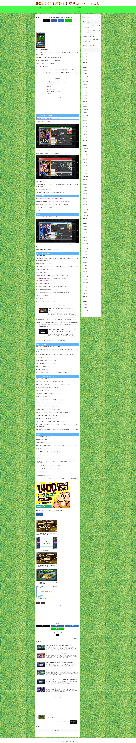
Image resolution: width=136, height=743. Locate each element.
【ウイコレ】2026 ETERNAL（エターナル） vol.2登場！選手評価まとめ (91, 26)
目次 (56, 78)
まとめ (49, 93)
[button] (99, 17)
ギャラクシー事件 (51, 89)
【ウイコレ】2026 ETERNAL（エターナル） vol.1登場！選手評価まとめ (91, 31)
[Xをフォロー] (57, 635)
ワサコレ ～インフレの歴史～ (54, 81)
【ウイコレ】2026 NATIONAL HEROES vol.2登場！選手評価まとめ (91, 40)
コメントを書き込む (57, 730)
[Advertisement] (57, 27)
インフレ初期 (50, 84)
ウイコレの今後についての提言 (54, 91)
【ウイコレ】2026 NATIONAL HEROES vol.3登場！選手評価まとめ (91, 35)
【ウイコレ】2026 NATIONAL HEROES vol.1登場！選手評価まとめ (91, 44)
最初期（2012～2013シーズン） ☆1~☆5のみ (58, 82)
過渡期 (49, 86)
